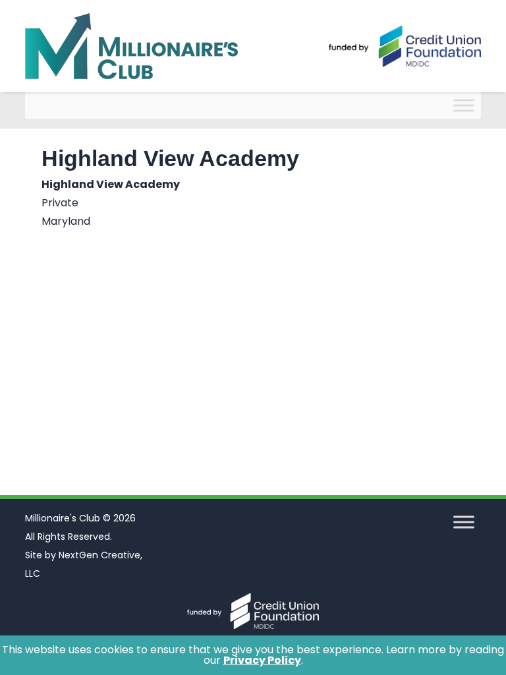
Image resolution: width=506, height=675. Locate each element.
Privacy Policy (262, 660)
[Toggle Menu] (463, 105)
